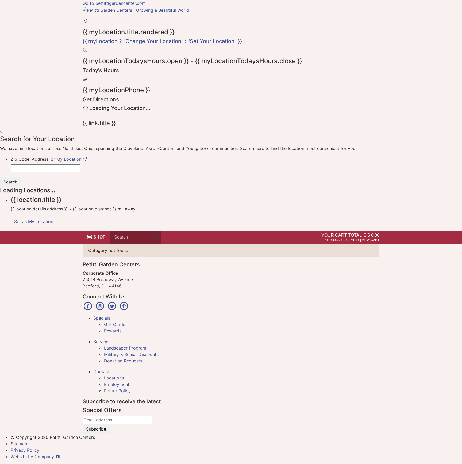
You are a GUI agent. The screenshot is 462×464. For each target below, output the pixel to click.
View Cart (370, 240)
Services (101, 341)
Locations (114, 378)
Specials (101, 318)
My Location (69, 159)
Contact (101, 371)
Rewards (112, 330)
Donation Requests (123, 360)
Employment (116, 384)
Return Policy (117, 390)
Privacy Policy (25, 450)
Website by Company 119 (36, 456)
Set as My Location (33, 221)
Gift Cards (114, 324)
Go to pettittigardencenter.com (114, 3)
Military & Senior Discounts (131, 354)
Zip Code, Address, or (47, 159)
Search (10, 182)
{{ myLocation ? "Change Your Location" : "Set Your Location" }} (162, 41)
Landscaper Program (125, 348)
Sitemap (19, 443)
